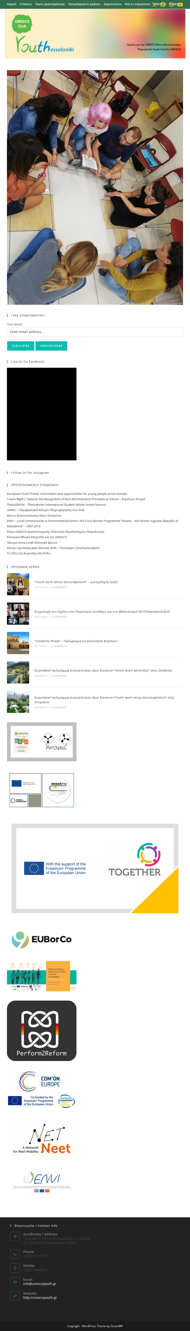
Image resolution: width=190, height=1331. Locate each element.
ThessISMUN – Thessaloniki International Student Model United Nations (56, 504)
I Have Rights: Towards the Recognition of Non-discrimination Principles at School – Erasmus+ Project (76, 499)
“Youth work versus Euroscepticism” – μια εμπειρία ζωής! (76, 582)
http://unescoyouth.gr (40, 1297)
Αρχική (11, 4)
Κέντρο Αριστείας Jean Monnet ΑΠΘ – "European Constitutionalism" (53, 548)
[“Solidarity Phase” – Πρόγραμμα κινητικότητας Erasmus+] (18, 643)
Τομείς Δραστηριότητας (50, 4)
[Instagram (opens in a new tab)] (171, 4)
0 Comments (59, 587)
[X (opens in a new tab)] (154, 4)
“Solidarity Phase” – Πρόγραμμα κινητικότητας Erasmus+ (76, 641)
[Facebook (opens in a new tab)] (162, 4)
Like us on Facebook (27, 361)
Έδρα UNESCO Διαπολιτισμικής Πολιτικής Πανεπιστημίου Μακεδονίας (55, 532)
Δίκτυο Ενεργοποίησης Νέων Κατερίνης (34, 515)
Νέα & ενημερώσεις (137, 4)
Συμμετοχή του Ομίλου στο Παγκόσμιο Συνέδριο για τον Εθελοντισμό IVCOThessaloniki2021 (103, 611)
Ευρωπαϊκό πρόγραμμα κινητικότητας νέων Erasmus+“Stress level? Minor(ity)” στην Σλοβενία (103, 670)
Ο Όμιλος (26, 4)
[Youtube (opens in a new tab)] (179, 4)
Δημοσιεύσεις (113, 4)
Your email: (14, 324)
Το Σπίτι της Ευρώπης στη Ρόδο (29, 553)
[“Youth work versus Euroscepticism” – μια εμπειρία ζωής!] (18, 584)
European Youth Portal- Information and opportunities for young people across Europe (67, 494)
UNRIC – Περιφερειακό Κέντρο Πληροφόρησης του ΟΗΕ (45, 510)
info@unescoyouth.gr (39, 1283)
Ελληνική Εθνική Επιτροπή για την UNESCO (37, 537)
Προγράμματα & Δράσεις (84, 4)
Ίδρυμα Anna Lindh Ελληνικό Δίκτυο (32, 542)
